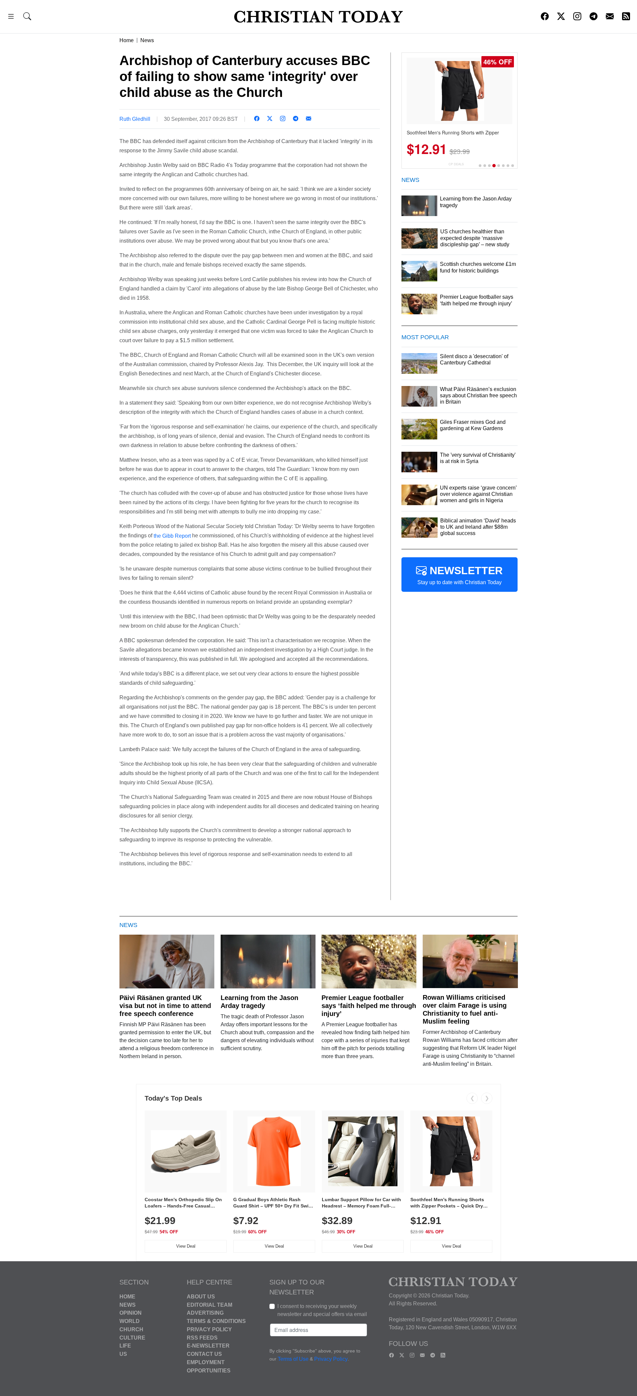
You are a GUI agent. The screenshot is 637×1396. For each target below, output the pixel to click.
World (129, 1321)
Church (131, 1329)
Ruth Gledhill (134, 119)
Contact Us (204, 1354)
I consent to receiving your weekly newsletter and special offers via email (322, 1310)
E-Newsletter (208, 1346)
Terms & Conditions (216, 1321)
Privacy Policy (209, 1329)
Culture (132, 1337)
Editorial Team (209, 1304)
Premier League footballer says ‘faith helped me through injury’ (368, 1005)
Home (126, 40)
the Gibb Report (171, 535)
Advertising (205, 1313)
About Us (201, 1296)
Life (125, 1346)
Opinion (130, 1313)
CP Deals (456, 164)
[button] (11, 17)
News (147, 40)
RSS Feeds (202, 1337)
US (123, 1354)
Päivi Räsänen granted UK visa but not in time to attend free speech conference (165, 1005)
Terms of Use (293, 1359)
